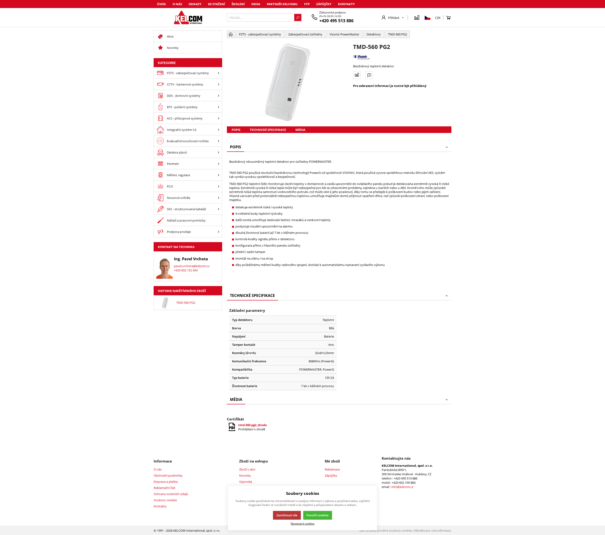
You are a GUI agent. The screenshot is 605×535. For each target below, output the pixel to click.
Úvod (161, 4)
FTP (307, 4)
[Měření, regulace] (218, 175)
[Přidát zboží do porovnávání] (357, 75)
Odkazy (195, 4)
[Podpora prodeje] (218, 231)
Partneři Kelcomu (282, 4)
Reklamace (332, 469)
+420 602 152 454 (186, 270)
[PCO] (218, 186)
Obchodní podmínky (168, 475)
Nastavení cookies (303, 523)
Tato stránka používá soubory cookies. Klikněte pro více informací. (405, 530)
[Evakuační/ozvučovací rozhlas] (218, 141)
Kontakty (346, 4)
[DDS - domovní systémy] (218, 95)
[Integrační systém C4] (218, 129)
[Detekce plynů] (218, 152)
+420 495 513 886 (336, 20)
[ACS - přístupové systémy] (218, 118)
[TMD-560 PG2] (287, 82)
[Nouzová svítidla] (218, 197)
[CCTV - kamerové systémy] (218, 84)
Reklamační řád (164, 488)
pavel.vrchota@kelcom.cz (192, 266)
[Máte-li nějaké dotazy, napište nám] (369, 75)
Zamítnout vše (287, 515)
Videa (255, 4)
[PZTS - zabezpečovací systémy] (218, 73)
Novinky (245, 475)
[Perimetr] (218, 163)
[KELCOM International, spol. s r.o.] (188, 17)
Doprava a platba (166, 481)
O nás (177, 4)
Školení (238, 4)
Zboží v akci (247, 469)
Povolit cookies (317, 515)
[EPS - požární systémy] (218, 107)
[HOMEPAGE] (230, 34)
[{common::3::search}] (297, 17)
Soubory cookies (165, 500)
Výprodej (245, 481)
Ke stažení (216, 4)
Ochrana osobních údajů (171, 494)
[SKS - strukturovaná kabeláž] (218, 209)
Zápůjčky (323, 4)
